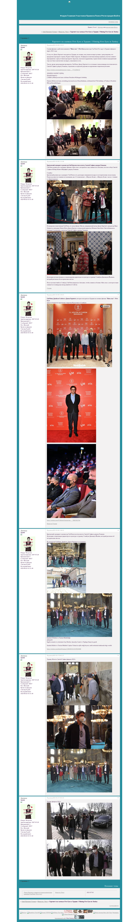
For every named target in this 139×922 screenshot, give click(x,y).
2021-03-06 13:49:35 (58, 530)
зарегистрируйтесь (111, 27)
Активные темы (113, 22)
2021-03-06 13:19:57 (58, 45)
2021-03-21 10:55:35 (58, 797)
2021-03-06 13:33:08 (58, 161)
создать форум (113, 905)
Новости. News (64, 32)
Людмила (24, 45)
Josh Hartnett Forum (50, 32)
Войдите (100, 27)
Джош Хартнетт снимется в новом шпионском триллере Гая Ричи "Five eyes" (38, 893)
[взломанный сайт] (60, 918)
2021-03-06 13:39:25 (58, 294)
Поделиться (50, 45)
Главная (71, 16)
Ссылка (49, 288)
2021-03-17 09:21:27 (58, 655)
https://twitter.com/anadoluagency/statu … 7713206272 (63, 70)
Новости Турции (52, 523)
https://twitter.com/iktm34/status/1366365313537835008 (64, 649)
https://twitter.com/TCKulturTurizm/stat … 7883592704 (63, 520)
